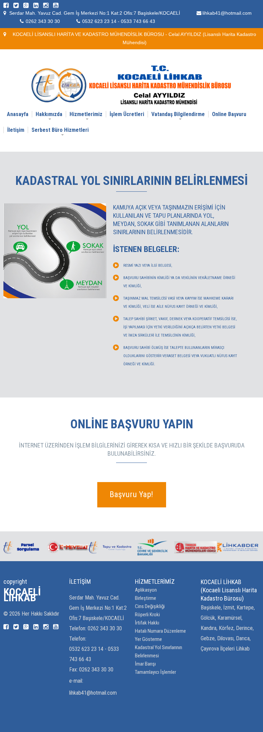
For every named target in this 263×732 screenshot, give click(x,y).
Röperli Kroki (147, 614)
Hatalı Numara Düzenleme (160, 631)
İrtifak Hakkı (147, 623)
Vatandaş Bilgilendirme (178, 114)
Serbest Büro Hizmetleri (60, 130)
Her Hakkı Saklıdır (40, 613)
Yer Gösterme (148, 639)
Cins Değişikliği (150, 606)
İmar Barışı (145, 664)
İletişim (15, 130)
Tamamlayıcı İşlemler (155, 672)
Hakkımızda (49, 114)
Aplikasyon (146, 590)
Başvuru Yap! (131, 494)
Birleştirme (145, 598)
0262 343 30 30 (43, 21)
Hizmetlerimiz (86, 114)
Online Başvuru (229, 114)
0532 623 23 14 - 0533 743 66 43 (118, 21)
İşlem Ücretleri (127, 114)
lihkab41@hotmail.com (227, 13)
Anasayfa (17, 114)
